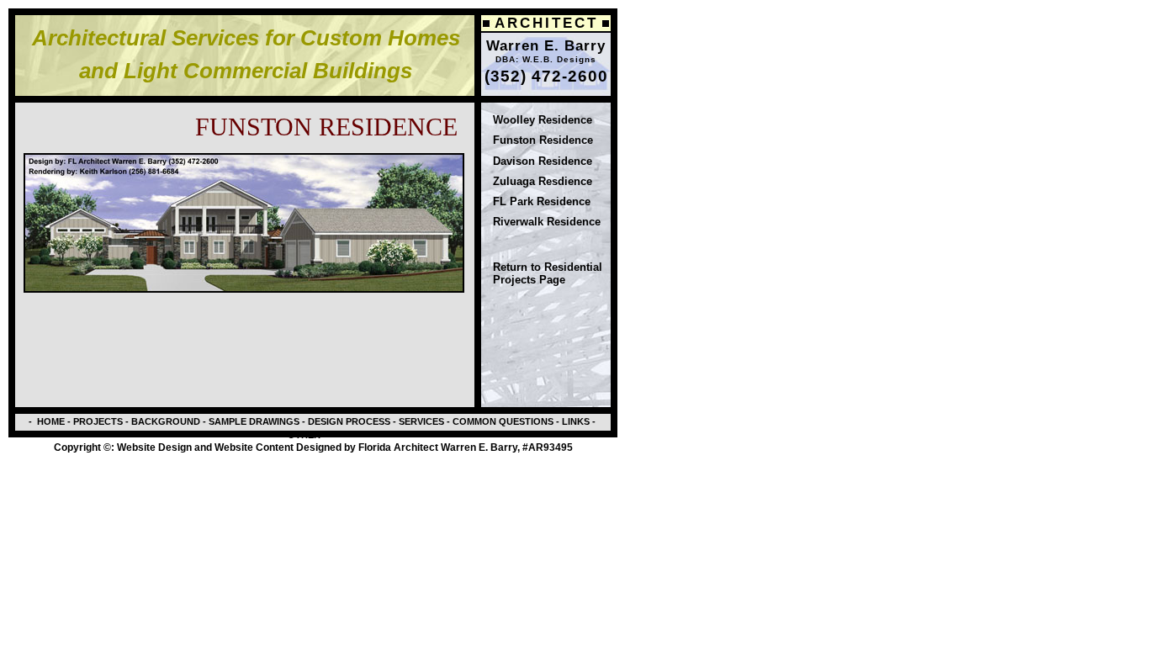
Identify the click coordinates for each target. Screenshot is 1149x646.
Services (420, 421)
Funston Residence (543, 140)
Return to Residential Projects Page (547, 273)
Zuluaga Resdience (542, 181)
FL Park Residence (541, 201)
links (574, 421)
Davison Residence (542, 161)
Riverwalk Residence (547, 221)
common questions (503, 421)
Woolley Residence (542, 120)
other (304, 435)
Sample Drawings (254, 421)
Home (51, 421)
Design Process (347, 421)
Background (165, 421)
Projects (97, 421)
